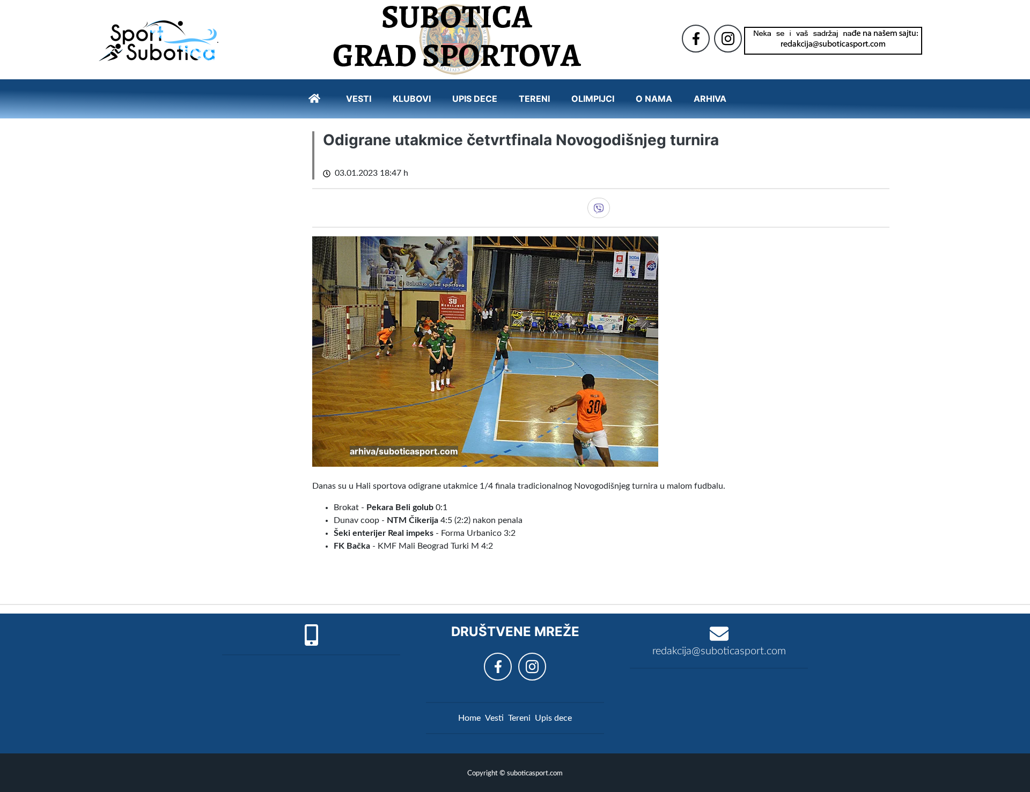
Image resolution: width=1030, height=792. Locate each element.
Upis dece (474, 98)
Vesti (358, 98)
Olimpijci (592, 98)
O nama (654, 98)
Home (469, 718)
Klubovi (412, 98)
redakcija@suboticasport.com (719, 651)
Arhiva (710, 98)
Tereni (534, 98)
